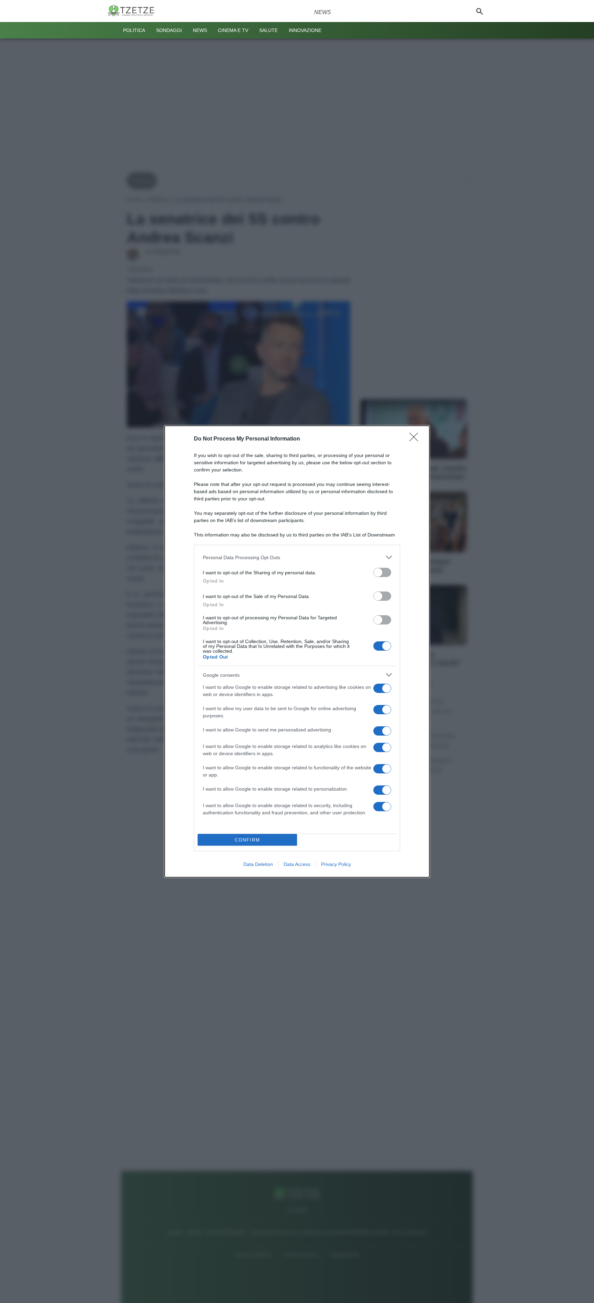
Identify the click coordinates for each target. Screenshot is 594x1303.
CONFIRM (247, 840)
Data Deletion (258, 864)
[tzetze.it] (134, 11)
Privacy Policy (336, 864)
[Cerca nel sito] (479, 11)
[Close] (415, 439)
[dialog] (297, 651)
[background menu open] (112, 30)
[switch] (382, 572)
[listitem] (297, 557)
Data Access (297, 864)
